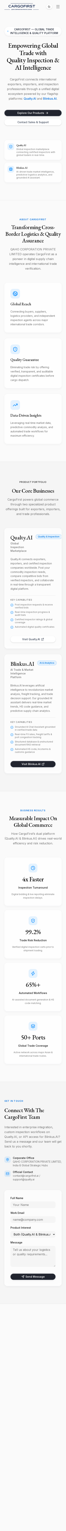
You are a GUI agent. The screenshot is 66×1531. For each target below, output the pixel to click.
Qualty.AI (30, 98)
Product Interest (20, 1227)
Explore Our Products (30, 112)
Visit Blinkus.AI (31, 764)
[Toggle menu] (58, 6)
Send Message (35, 1276)
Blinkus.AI (50, 98)
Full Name (16, 1198)
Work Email (17, 1212)
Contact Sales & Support (33, 122)
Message (16, 1242)
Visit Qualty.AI (31, 639)
